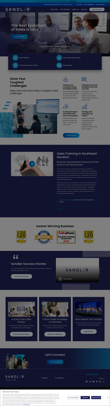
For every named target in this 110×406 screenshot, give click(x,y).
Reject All (85, 397)
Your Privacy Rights (73, 397)
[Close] (107, 397)
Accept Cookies (96, 397)
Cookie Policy (26, 404)
